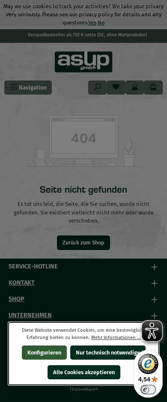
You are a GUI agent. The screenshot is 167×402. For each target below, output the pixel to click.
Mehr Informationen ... (116, 337)
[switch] (148, 389)
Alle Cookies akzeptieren (83, 372)
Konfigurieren (44, 352)
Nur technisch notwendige (108, 352)
